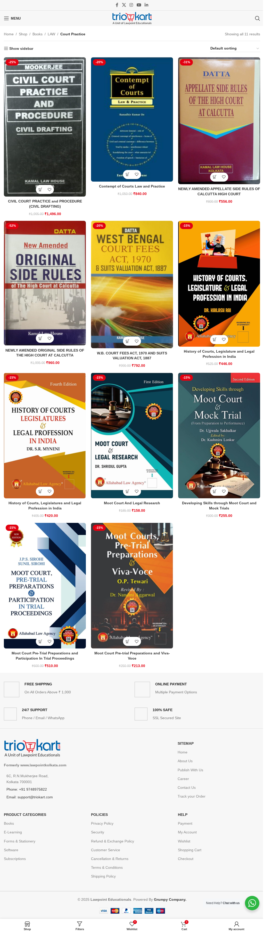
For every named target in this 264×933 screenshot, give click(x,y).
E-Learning (13, 832)
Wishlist (184, 841)
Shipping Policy (103, 876)
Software (11, 850)
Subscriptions (15, 859)
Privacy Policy (102, 823)
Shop (23, 34)
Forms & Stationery (19, 841)
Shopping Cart (189, 850)
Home (9, 34)
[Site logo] (132, 18)
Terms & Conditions (107, 867)
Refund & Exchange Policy (112, 841)
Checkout (185, 859)
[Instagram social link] (131, 5)
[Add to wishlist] (49, 189)
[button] (40, 189)
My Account (187, 832)
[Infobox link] (66, 689)
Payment (185, 823)
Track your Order (191, 796)
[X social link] (124, 5)
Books (37, 34)
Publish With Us (190, 770)
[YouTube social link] (139, 5)
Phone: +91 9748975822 (26, 789)
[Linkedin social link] (146, 5)
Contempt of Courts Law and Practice (132, 186)
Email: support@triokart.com (29, 797)
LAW (51, 34)
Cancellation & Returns (109, 859)
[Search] (257, 18)
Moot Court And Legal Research (132, 503)
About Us (185, 761)
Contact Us (187, 787)
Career (183, 779)
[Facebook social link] (117, 5)
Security (97, 832)
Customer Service (105, 850)
